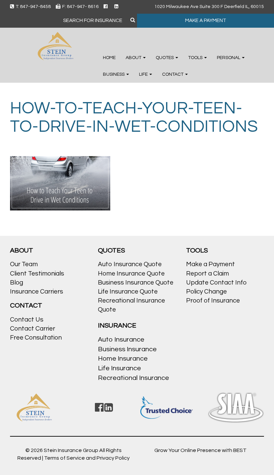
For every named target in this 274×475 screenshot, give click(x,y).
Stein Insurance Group (71, 450)
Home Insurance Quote (131, 273)
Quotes (165, 57)
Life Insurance (119, 368)
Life (144, 74)
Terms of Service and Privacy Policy (87, 458)
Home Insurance (123, 358)
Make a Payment (210, 264)
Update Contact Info (216, 282)
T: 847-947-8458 (33, 6)
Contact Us (26, 319)
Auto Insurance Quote (130, 264)
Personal (229, 57)
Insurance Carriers (36, 291)
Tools (195, 57)
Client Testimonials (37, 273)
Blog (16, 282)
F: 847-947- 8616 (80, 6)
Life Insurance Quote (128, 291)
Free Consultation (36, 337)
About (134, 57)
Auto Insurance (121, 339)
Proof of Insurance (213, 300)
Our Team (24, 264)
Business (114, 74)
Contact (173, 74)
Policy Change (206, 291)
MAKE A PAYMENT (205, 20)
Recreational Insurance (133, 378)
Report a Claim (207, 273)
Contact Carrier (32, 328)
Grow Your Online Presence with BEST (200, 450)
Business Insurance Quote (135, 282)
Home (109, 57)
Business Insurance (127, 349)
